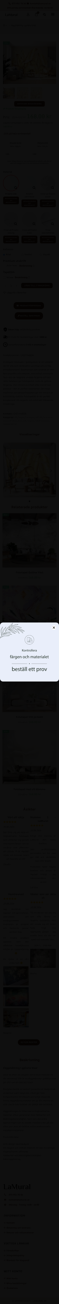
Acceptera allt (29, 665)
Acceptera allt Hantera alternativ (29, 673)
